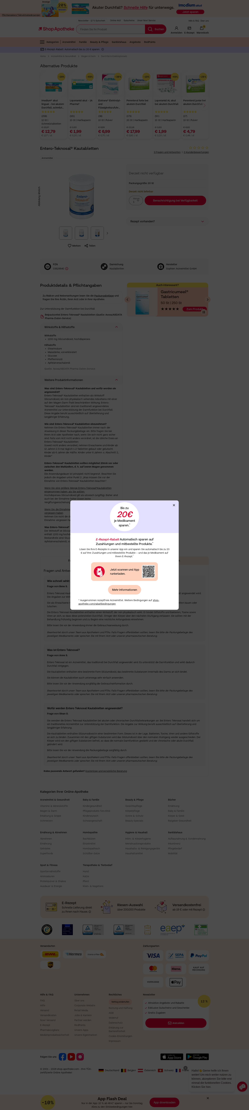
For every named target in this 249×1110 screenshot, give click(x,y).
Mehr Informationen (124, 589)
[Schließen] (174, 505)
